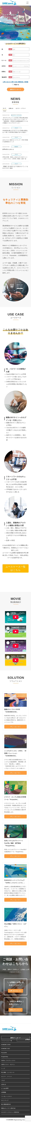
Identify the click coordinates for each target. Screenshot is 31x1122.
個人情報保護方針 (6, 1104)
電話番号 (4, 77)
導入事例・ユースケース (7, 1072)
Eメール (4, 60)
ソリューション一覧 (6, 1040)
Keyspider (4, 1052)
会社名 (4, 66)
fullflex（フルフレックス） (8, 1060)
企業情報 (3, 1092)
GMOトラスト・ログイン (8, 1064)
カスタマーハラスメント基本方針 (10, 1112)
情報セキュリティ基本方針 (8, 1108)
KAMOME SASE (6, 1044)
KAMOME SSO (5, 1048)
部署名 (4, 71)
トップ (3, 1068)
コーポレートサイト (6, 1096)
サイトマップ (4, 1100)
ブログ (4, 111)
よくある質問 (4, 1088)
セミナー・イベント (21, 108)
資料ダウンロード (15, 1037)
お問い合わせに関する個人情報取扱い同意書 (15, 82)
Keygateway (4, 1056)
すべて (4, 108)
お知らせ (11, 108)
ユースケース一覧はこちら (15, 568)
